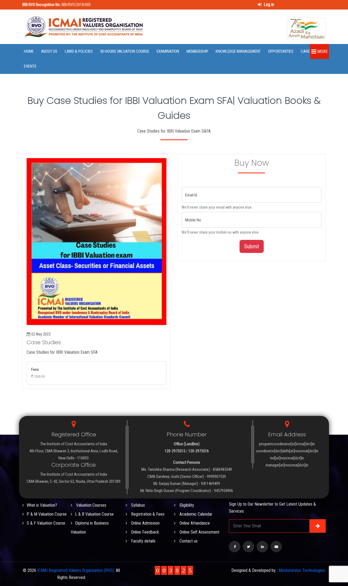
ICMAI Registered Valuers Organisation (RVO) (75, 570)
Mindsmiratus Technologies (302, 570)
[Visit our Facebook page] (234, 546)
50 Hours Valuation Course (124, 51)
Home (29, 51)
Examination (168, 51)
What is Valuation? (42, 505)
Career (307, 51)
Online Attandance (194, 523)
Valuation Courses (90, 505)
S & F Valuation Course (46, 523)
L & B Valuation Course (94, 514)
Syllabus (137, 505)
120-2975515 (175, 451)
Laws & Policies (79, 51)
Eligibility (186, 505)
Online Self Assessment (198, 532)
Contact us (188, 541)
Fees (38, 372)
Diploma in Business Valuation (90, 528)
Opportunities (280, 51)
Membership (197, 51)
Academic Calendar (195, 514)
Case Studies (44, 342)
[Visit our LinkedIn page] (262, 546)
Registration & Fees (147, 514)
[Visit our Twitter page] (248, 546)
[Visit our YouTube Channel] (276, 546)
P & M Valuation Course (47, 514)
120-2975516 (198, 451)
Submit (251, 246)
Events (30, 66)
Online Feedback (144, 532)
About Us (49, 51)
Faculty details (143, 541)
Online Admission (145, 523)
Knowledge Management (238, 51)
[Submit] (317, 526)
